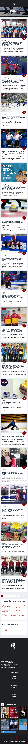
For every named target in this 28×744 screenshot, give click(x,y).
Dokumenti (14, 680)
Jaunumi (14, 676)
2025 (6, 630)
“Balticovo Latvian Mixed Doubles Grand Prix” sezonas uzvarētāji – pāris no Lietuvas (12, 331)
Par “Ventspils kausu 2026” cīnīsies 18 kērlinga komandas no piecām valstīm (13, 117)
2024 (6, 629)
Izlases (14, 694)
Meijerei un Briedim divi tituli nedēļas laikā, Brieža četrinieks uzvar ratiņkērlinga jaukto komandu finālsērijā (13, 581)
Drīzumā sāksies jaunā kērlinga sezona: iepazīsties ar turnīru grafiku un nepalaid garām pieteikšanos (13, 223)
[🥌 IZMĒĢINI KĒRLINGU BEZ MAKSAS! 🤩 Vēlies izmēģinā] (14, 712)
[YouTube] (16, 738)
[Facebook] (11, 738)
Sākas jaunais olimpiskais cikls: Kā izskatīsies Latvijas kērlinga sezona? (13, 153)
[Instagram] (14, 738)
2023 (6, 628)
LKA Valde (14, 678)
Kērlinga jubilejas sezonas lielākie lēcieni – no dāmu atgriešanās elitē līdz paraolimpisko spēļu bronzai (12, 295)
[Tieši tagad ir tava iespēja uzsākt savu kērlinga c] (23, 712)
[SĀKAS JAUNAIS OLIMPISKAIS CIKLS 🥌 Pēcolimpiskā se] (14, 724)
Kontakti (14, 696)
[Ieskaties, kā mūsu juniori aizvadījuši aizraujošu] (5, 712)
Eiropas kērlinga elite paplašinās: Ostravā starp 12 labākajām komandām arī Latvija (12, 258)
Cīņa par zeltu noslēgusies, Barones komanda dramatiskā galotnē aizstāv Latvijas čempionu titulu (13, 367)
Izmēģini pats (14, 687)
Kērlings (14, 689)
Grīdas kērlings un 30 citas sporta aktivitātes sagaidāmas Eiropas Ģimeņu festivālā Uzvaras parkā (13, 188)
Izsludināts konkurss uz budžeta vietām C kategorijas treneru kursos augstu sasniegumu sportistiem (12, 80)
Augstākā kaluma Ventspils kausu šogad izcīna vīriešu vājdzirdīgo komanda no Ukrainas (12, 44)
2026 (6, 631)
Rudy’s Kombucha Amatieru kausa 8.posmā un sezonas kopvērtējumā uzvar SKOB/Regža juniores (14, 472)
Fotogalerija (14, 685)
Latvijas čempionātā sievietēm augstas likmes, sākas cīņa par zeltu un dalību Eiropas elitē (13, 438)
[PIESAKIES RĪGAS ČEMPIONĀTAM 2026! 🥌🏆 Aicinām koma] (5, 724)
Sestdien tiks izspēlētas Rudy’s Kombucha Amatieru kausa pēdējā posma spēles (13, 546)
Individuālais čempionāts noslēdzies (11, 402)
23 (14, 596)
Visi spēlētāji (14, 692)
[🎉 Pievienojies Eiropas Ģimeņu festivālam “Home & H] (23, 724)
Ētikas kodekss (14, 683)
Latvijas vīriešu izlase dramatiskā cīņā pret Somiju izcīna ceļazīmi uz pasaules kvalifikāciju (12, 509)
